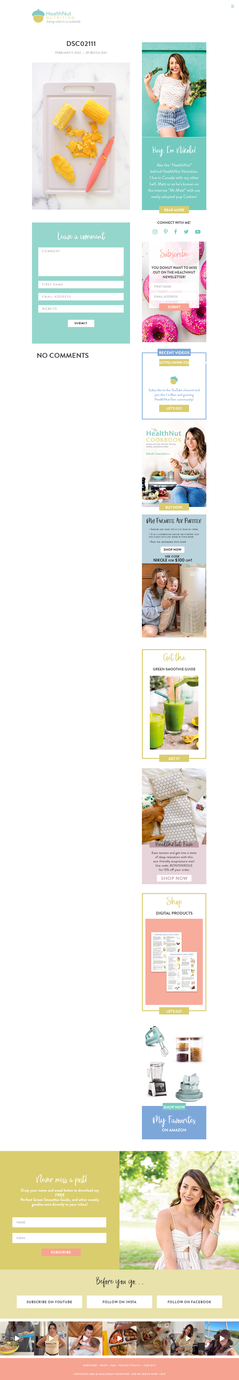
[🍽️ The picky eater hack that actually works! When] (119, 1338)
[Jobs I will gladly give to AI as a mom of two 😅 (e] (188, 1338)
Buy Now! (174, 507)
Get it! (174, 758)
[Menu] (232, 6)
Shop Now (174, 1107)
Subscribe (90, 1365)
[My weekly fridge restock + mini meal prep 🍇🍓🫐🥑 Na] (51, 1338)
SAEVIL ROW (150, 1374)
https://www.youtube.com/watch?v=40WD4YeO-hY (174, 363)
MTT (163, 1374)
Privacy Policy (130, 1365)
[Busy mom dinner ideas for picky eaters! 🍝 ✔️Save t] (17, 1338)
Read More (174, 210)
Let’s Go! (174, 408)
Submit (174, 307)
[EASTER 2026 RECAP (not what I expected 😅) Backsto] (154, 1338)
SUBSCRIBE (61, 1252)
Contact (150, 1365)
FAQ (113, 1365)
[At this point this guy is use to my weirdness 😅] (222, 1338)
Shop (103, 1365)
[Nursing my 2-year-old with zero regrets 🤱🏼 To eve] (85, 1338)
